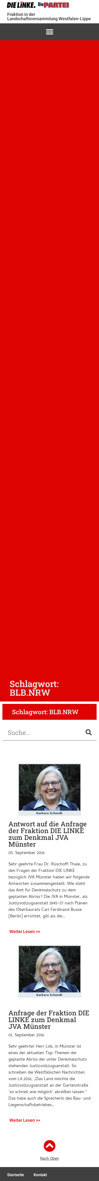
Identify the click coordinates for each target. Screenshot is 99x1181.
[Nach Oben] (49, 1146)
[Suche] (89, 732)
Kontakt (40, 1175)
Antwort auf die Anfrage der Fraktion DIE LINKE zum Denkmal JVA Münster (47, 834)
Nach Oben (49, 1158)
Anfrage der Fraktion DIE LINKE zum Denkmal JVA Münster (48, 1019)
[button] (49, 32)
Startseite (15, 1175)
